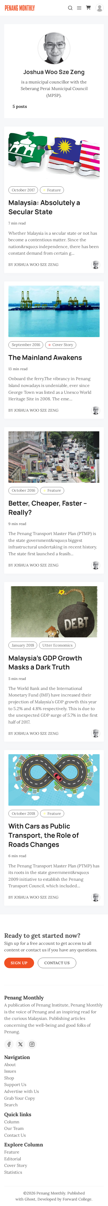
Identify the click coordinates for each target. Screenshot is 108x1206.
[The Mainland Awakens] (54, 311)
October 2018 (23, 813)
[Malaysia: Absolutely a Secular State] (54, 156)
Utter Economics (57, 645)
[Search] (70, 8)
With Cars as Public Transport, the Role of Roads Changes (43, 835)
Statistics (13, 1172)
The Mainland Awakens (45, 357)
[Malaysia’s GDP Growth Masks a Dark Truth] (54, 612)
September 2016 (26, 344)
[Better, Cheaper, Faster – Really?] (54, 457)
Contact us (57, 963)
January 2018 (23, 645)
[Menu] (79, 8)
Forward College (77, 1199)
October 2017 (23, 190)
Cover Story (62, 344)
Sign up (19, 963)
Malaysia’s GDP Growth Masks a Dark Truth (45, 662)
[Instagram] (32, 1044)
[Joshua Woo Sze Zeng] (96, 265)
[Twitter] (20, 1044)
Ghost (30, 1199)
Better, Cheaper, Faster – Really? (47, 508)
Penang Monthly (50, 1193)
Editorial (12, 1158)
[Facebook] (9, 1044)
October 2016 (23, 490)
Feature (54, 190)
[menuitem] (54, 1064)
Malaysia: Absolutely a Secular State (44, 207)
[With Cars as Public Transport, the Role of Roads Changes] (54, 780)
